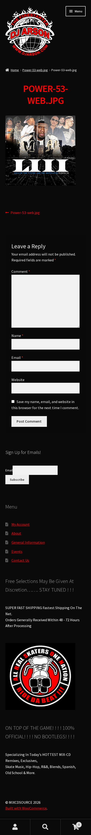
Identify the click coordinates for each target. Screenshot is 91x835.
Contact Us (20, 560)
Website (17, 379)
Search (45, 827)
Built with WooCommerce (26, 808)
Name (17, 335)
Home (15, 70)
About (16, 533)
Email (17, 357)
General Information (28, 542)
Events (16, 551)
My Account (20, 524)
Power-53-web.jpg (35, 70)
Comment (20, 271)
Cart (70, 823)
